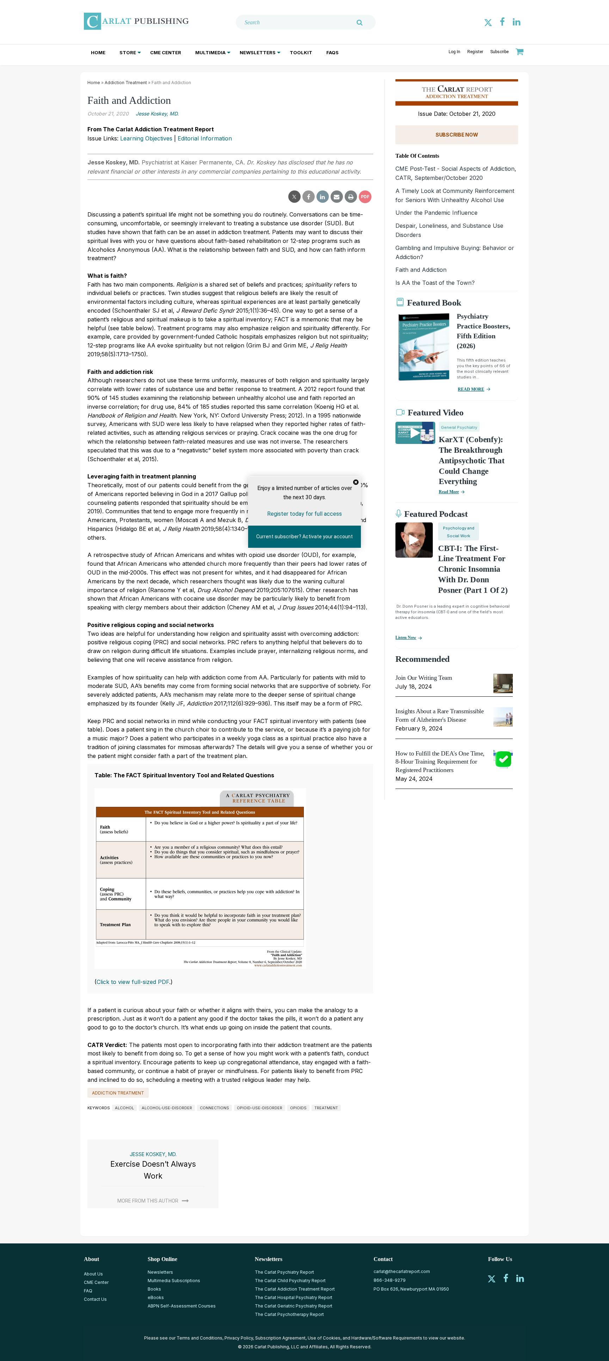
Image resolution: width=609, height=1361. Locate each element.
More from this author (147, 1201)
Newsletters (258, 52)
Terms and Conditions (199, 1338)
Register (475, 51)
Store (127, 52)
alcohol (124, 1107)
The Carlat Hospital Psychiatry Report (293, 1297)
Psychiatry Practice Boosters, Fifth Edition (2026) (483, 331)
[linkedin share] (322, 196)
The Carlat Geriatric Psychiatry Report (293, 1306)
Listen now (405, 637)
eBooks (156, 1297)
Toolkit (301, 52)
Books (154, 1289)
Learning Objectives (146, 138)
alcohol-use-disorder (167, 1107)
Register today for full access (304, 513)
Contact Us (95, 1299)
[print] (351, 196)
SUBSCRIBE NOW (457, 135)
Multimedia (210, 52)
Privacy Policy (238, 1338)
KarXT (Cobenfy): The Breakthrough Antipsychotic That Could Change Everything (472, 460)
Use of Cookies (324, 1338)
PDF (365, 196)
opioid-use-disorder (259, 1107)
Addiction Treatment (126, 82)
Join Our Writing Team (423, 677)
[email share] (337, 196)
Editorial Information (205, 138)
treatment (326, 1107)
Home (98, 52)
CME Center (165, 52)
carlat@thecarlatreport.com (402, 1271)
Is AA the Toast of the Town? (435, 282)
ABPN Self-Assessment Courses (182, 1306)
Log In (454, 51)
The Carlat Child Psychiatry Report (290, 1280)
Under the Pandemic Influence (436, 212)
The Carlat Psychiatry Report (284, 1272)
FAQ (88, 1290)
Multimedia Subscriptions (174, 1280)
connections (214, 1107)
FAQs (332, 52)
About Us (93, 1274)
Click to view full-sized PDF (133, 981)
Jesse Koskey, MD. (157, 114)
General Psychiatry (459, 427)
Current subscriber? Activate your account (304, 536)
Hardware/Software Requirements (386, 1338)
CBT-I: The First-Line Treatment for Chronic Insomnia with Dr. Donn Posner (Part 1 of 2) (473, 569)
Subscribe (499, 51)
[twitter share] (294, 196)
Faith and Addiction (421, 269)
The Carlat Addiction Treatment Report (295, 1289)
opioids (298, 1107)
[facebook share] (308, 196)
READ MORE (471, 389)
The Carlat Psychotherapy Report (289, 1314)
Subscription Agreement (280, 1338)
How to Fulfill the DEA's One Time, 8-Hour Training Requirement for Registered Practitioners (440, 761)
